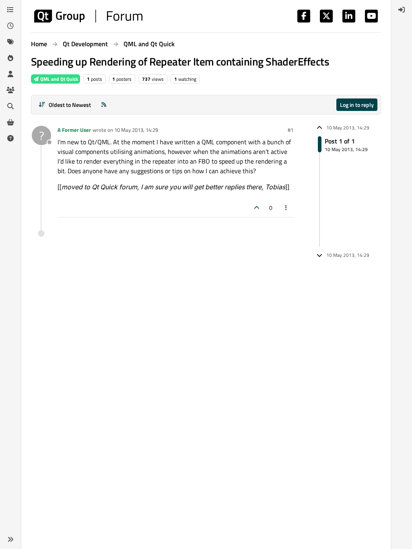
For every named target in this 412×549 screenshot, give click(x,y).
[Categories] (10, 9)
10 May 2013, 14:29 (136, 130)
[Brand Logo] (88, 16)
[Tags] (10, 41)
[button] (10, 539)
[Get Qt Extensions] (10, 122)
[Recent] (10, 25)
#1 (290, 130)
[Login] (401, 9)
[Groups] (10, 90)
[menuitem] (401, 9)
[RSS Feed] (104, 104)
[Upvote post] (256, 207)
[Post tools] (286, 207)
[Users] (10, 74)
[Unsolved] (10, 138)
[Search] (10, 106)
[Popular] (10, 57)
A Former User (74, 130)
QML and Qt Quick (58, 79)
